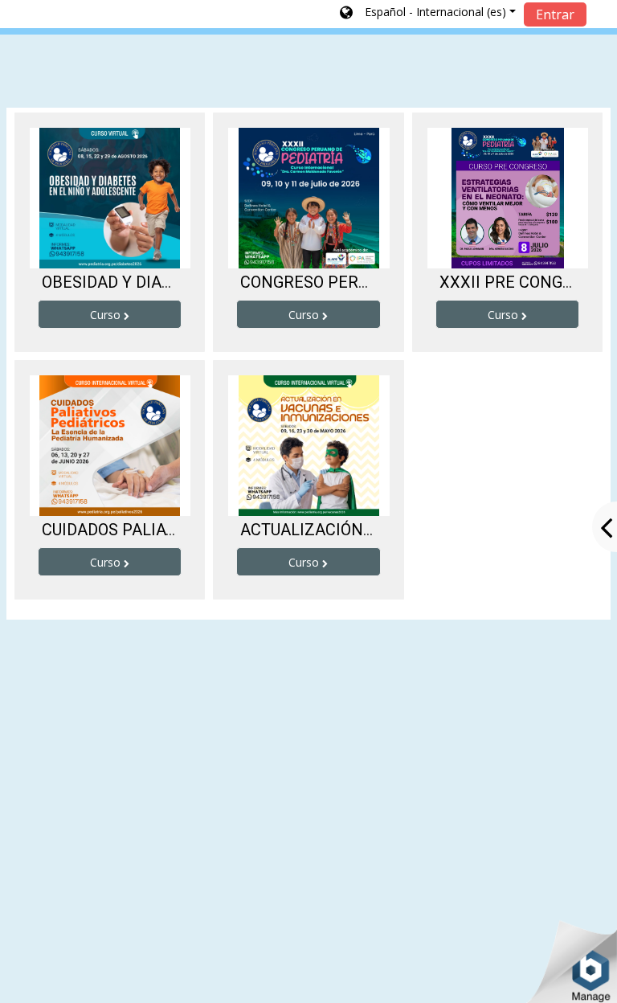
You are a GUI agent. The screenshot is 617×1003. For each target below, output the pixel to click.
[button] (428, 14)
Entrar (555, 14)
